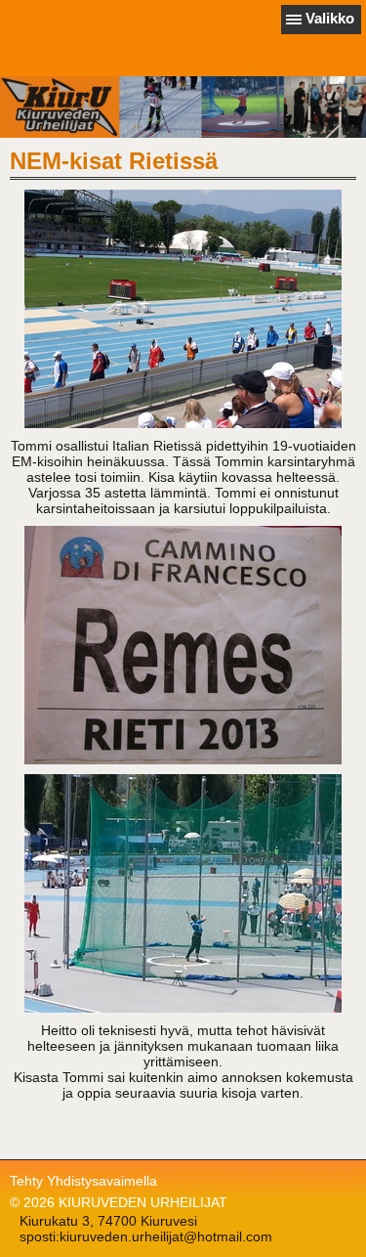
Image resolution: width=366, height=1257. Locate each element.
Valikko (329, 18)
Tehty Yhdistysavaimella (83, 1181)
